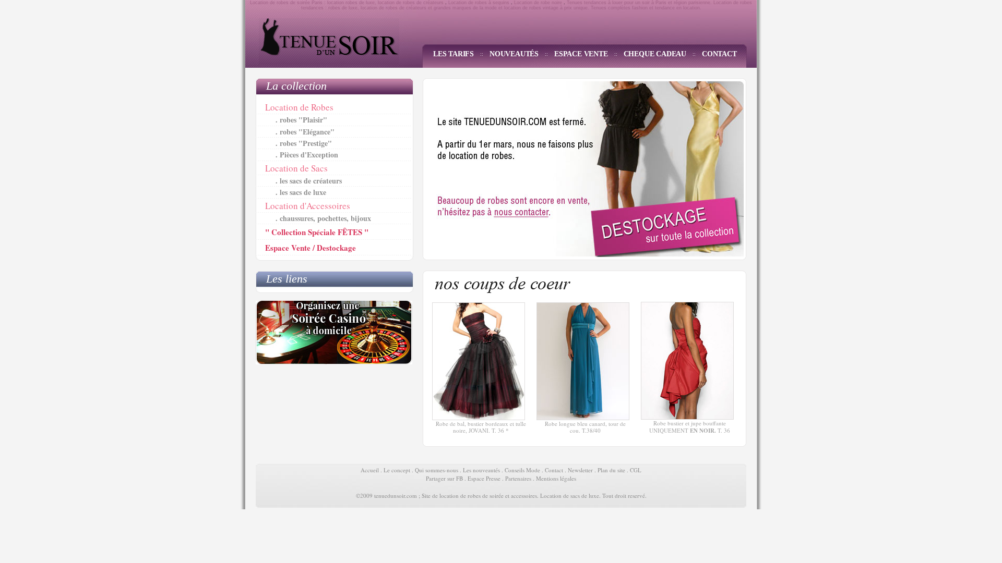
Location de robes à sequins (478, 2)
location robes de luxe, (351, 2)
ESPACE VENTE (581, 54)
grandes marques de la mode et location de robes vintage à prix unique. (511, 7)
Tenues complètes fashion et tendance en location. (646, 7)
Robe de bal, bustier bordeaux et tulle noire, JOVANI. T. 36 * (481, 427)
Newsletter (580, 470)
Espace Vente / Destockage (310, 247)
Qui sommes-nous (436, 470)
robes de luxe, (343, 7)
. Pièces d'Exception (307, 154)
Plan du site (611, 470)
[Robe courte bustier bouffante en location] (687, 417)
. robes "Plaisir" (301, 119)
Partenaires (518, 478)
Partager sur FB (444, 478)
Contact (554, 470)
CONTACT (719, 54)
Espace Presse (484, 478)
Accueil (370, 470)
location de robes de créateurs (411, 2)
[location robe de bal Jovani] (478, 418)
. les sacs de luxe (301, 192)
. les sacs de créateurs (309, 180)
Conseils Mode (522, 470)
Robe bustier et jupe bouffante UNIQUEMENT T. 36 (689, 426)
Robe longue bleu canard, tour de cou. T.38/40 (585, 427)
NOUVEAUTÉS (514, 54)
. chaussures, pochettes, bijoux (323, 218)
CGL (635, 470)
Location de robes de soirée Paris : (288, 2)
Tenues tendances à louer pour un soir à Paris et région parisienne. (638, 2)
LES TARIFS (453, 54)
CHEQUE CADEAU (655, 54)
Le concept (397, 470)
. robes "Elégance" (305, 131)
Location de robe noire (538, 2)
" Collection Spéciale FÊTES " (316, 232)
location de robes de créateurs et (396, 7)
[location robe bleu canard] (582, 418)
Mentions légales (556, 478)
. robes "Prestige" (304, 143)
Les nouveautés (481, 470)
